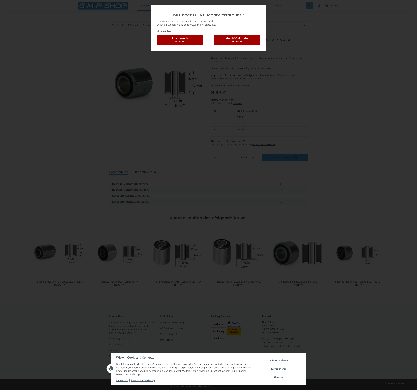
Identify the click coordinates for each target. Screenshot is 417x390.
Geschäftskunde (237, 39)
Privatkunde (180, 39)
